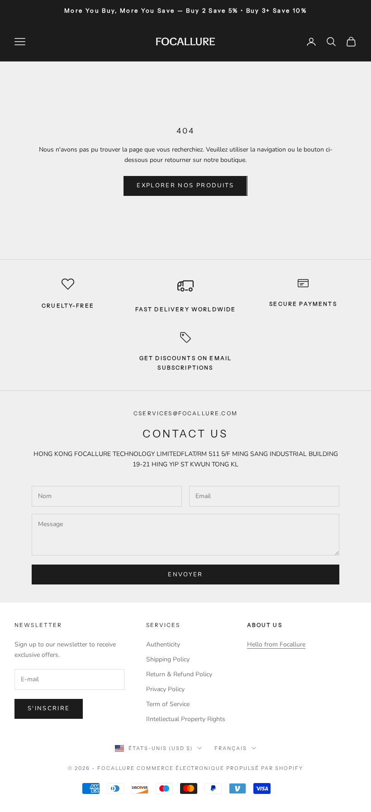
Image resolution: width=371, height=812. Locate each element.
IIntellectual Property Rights (185, 719)
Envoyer (185, 574)
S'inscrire (49, 708)
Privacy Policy (165, 689)
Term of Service (168, 704)
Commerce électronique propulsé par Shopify (220, 768)
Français (230, 748)
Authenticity (163, 644)
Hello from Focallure (276, 644)
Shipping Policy (168, 659)
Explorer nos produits (185, 185)
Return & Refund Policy (179, 674)
